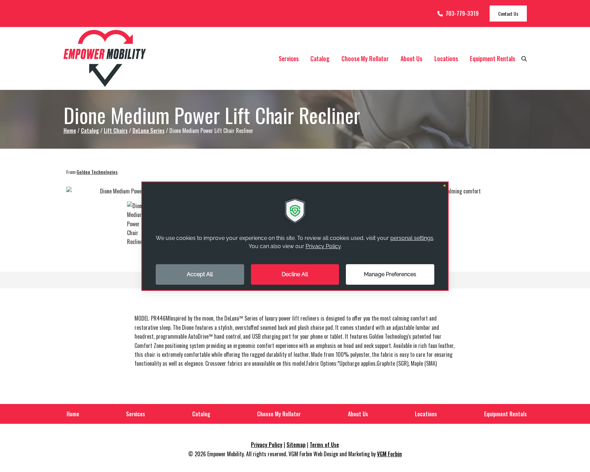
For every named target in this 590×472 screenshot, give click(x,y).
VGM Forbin (389, 454)
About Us (411, 58)
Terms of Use (324, 445)
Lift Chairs (116, 130)
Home (70, 130)
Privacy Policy (266, 445)
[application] (295, 236)
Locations (446, 58)
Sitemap (296, 445)
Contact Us (508, 13)
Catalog (319, 58)
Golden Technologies (96, 171)
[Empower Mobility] (105, 58)
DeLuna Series (148, 130)
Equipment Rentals (492, 58)
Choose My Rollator (365, 58)
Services (289, 58)
